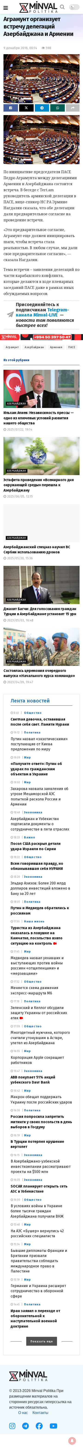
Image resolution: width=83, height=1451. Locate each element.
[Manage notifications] (72, 1441)
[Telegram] (25, 1426)
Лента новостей (30, 701)
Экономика (33, 812)
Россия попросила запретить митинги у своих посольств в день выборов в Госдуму (41, 1121)
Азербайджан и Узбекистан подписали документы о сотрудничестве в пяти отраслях (40, 824)
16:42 (16, 1090)
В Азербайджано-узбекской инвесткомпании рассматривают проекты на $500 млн (41, 1166)
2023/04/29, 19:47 (19, 682)
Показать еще (41, 1341)
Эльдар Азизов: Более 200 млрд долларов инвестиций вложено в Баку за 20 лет (40, 888)
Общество (33, 713)
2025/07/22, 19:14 (19, 430)
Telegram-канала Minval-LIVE (42, 312)
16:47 (16, 1071)
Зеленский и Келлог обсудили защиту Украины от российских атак (39, 1013)
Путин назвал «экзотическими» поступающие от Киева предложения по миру (39, 744)
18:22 (16, 857)
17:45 (16, 951)
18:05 (16, 901)
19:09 (16, 757)
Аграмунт (12, 347)
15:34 (16, 1244)
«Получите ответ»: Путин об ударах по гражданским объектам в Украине (36, 769)
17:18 (16, 1001)
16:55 (16, 1051)
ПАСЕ (71, 347)
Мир (27, 757)
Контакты (40, 1413)
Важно (29, 837)
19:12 (16, 732)
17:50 (16, 921)
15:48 (16, 1224)
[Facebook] (39, 1426)
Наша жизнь (34, 921)
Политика (32, 732)
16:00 (16, 1199)
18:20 (16, 876)
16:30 (16, 1110)
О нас (23, 1413)
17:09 (16, 1026)
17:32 (16, 981)
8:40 (16, 713)
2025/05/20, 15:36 (19, 558)
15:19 (16, 1279)
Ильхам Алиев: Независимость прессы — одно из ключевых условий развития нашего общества (38, 418)
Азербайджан (34, 347)
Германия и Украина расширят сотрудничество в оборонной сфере (38, 1291)
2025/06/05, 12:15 (19, 496)
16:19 (16, 1135)
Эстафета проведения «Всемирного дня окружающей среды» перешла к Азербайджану (38, 485)
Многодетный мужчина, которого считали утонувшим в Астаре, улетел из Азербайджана (40, 1037)
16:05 (16, 1179)
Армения (56, 347)
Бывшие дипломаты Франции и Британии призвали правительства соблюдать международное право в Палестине (39, 1261)
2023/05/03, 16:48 (19, 620)
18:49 (16, 812)
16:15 (16, 1155)
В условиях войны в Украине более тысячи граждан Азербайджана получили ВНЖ (37, 1211)
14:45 (16, 1304)
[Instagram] (12, 1426)
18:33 (16, 837)
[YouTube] (53, 1426)
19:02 (16, 782)
